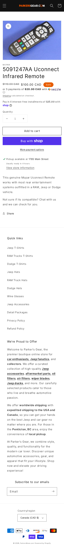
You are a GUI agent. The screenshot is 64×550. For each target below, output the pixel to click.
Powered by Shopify (43, 543)
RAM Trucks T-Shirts (20, 255)
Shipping (7, 96)
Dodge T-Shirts (16, 263)
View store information (20, 167)
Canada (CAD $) (29, 517)
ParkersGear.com (27, 543)
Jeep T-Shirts (15, 247)
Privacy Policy (16, 320)
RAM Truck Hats (17, 280)
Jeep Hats (13, 271)
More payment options (32, 149)
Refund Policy (16, 328)
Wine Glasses (15, 296)
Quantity (8, 111)
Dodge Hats (14, 288)
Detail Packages (17, 312)
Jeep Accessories (18, 304)
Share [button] (10, 213)
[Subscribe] (53, 491)
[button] (4, 6)
